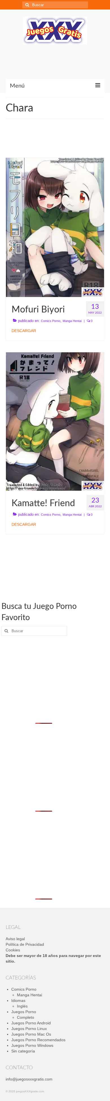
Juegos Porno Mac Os (31, 1034)
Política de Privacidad (25, 944)
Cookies (13, 950)
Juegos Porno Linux (29, 1028)
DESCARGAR (24, 330)
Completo (25, 1017)
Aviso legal (15, 938)
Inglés (22, 1006)
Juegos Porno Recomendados (38, 1040)
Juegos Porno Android (31, 1023)
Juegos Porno (23, 1011)
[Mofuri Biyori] (55, 227)
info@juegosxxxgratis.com (29, 1079)
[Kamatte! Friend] (55, 421)
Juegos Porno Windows (32, 1045)
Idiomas (18, 1000)
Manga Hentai (72, 321)
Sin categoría (23, 1051)
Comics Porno (50, 321)
